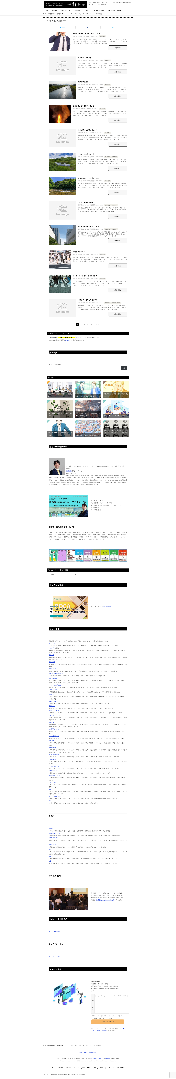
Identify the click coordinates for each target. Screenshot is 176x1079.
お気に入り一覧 (65, 10)
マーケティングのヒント (56, 685)
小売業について (53, 838)
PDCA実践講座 (107, 607)
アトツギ (51, 648)
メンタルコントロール (55, 766)
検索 (124, 368)
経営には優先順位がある (56, 673)
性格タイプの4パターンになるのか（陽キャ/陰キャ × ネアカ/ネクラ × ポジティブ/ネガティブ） (116, 433)
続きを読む (117, 47)
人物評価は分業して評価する (88, 300)
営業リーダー (52, 747)
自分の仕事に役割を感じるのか (88, 178)
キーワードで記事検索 (55, 364)
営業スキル (52, 706)
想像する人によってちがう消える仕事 (115, 415)
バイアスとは (52, 759)
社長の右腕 (52, 662)
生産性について (53, 770)
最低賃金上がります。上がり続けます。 (87, 435)
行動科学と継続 (83, 82)
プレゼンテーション (54, 754)
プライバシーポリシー (55, 956)
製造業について (53, 828)
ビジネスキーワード (54, 715)
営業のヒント (52, 701)
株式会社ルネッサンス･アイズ (105, 900)
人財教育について (54, 729)
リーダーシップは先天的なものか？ (85, 276)
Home (46, 10)
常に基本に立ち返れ (85, 58)
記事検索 (54, 10)
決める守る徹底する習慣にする (88, 226)
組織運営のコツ (53, 694)
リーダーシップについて (56, 643)
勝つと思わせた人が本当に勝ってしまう (86, 33)
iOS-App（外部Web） (98, 10)
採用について (52, 740)
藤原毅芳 (69, 471)
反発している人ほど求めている (83, 106)
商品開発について (54, 689)
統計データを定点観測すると (57, 796)
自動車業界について (54, 833)
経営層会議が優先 (79, 252)
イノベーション (53, 782)
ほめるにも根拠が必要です (87, 202)
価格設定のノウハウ (54, 710)
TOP (68, 14)
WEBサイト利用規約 (54, 931)
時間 (50, 801)
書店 (50, 856)
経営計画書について (54, 775)
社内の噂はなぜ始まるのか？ (88, 130)
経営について (52, 669)
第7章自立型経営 (116, 302)
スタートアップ (53, 789)
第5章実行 (102, 36)
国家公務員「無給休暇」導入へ (85, 396)
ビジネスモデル (53, 678)
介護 (50, 861)
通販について (52, 845)
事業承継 (51, 655)
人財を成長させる (54, 736)
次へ (95, 324)
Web (50, 849)
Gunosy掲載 (77, 10)
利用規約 (104, 1030)
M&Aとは (51, 722)
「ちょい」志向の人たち (86, 154)
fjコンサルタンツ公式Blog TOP (88, 1052)
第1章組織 (107, 157)
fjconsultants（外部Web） (115, 10)
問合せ (86, 10)
